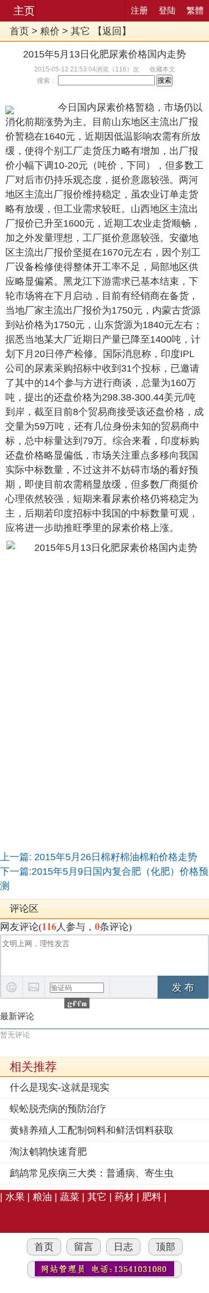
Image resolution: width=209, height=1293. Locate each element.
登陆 (167, 10)
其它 (80, 31)
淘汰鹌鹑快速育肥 (48, 1151)
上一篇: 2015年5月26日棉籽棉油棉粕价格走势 (98, 857)
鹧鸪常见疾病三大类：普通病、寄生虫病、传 (92, 1174)
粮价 (49, 31)
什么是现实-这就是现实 (59, 1087)
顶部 (165, 1246)
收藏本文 (162, 69)
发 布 (183, 987)
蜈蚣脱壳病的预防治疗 (58, 1108)
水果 (15, 1197)
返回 (112, 31)
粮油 (42, 1197)
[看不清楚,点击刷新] (76, 1003)
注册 (139, 10)
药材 (124, 1197)
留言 (83, 1246)
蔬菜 (69, 1197)
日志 (123, 1246)
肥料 (151, 1197)
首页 (19, 31)
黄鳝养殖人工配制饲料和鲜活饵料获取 (92, 1130)
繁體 (195, 10)
